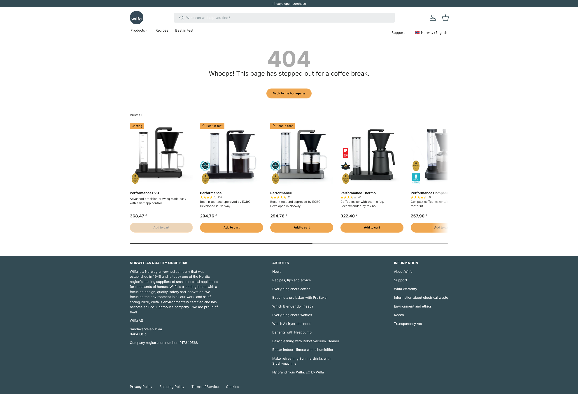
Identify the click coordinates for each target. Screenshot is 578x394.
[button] (445, 18)
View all (136, 115)
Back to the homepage (289, 93)
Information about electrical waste (421, 297)
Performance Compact (429, 193)
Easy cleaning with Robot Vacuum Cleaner (305, 341)
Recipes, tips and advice (291, 280)
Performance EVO (144, 193)
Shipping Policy (171, 387)
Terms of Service (205, 387)
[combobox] (284, 18)
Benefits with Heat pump (292, 332)
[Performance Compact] (442, 154)
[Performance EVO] (161, 154)
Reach (399, 315)
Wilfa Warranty (405, 289)
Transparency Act (408, 324)
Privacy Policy (141, 387)
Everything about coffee (291, 289)
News (276, 271)
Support (400, 280)
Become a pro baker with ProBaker (300, 297)
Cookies (232, 387)
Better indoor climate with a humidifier (302, 349)
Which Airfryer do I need (291, 324)
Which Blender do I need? (292, 306)
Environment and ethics (413, 306)
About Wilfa (403, 271)
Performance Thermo (358, 193)
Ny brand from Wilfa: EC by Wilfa (298, 372)
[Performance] (231, 154)
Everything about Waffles (292, 315)
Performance (211, 193)
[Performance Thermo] (371, 154)
